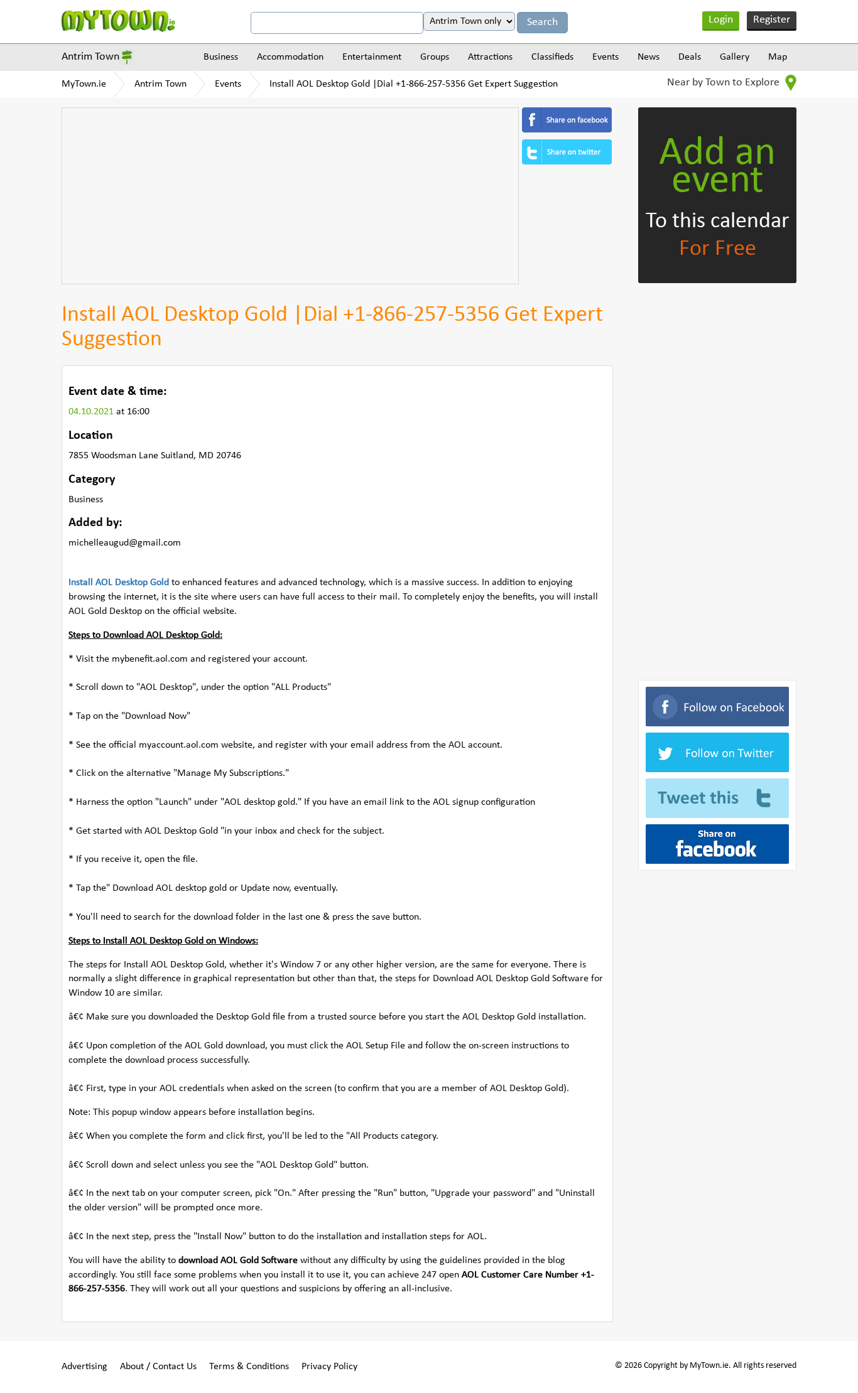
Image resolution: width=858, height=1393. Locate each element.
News (649, 57)
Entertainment (371, 57)
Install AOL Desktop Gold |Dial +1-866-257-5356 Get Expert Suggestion (413, 84)
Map (777, 57)
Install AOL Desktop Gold (118, 583)
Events (605, 57)
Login (721, 20)
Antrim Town (90, 57)
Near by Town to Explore (724, 83)
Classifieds (552, 57)
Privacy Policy (329, 1367)
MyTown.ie (84, 84)
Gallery (734, 57)
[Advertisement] (290, 196)
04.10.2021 (92, 412)
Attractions (490, 57)
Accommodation (290, 57)
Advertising (84, 1367)
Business (221, 57)
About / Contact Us (158, 1367)
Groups (434, 57)
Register (771, 20)
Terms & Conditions (249, 1367)
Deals (689, 57)
